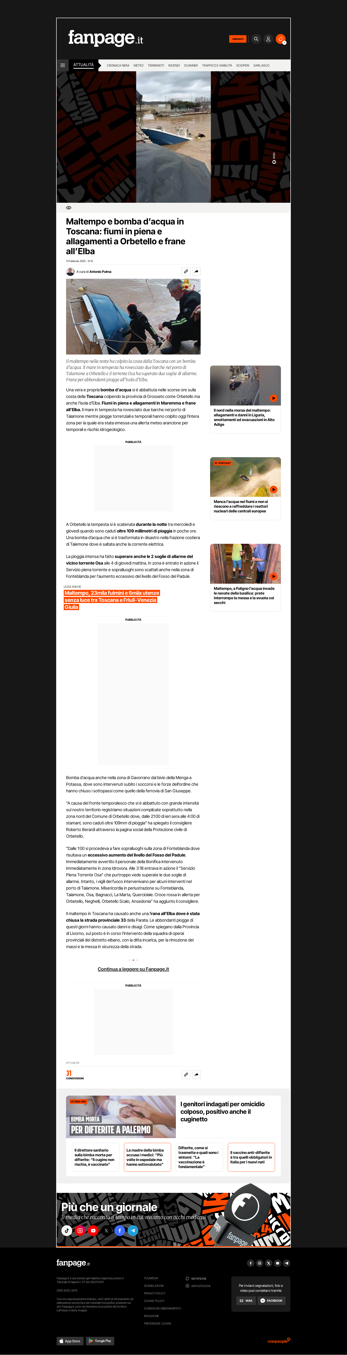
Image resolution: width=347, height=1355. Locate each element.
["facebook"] (119, 1230)
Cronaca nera (118, 65)
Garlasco (261, 65)
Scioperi (242, 65)
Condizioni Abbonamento (162, 1308)
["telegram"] (132, 1230)
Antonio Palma (100, 272)
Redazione (151, 1316)
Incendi (174, 65)
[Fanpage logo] (100, 38)
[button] (196, 271)
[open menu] (63, 65)
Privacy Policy (154, 1293)
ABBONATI (237, 39)
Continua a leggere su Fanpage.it (133, 969)
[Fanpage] (73, 1263)
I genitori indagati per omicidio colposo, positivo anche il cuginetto (223, 1111)
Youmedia (151, 1278)
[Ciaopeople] (279, 1342)
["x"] (106, 1230)
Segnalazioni (154, 1285)
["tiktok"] (66, 1230)
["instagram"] (80, 1230)
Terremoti (156, 65)
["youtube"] (93, 1230)
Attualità (83, 64)
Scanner (191, 65)
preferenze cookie (157, 1323)
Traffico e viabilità (217, 65)
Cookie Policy (154, 1301)
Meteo (139, 65)
